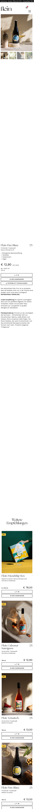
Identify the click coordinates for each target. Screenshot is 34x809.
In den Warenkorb (17, 279)
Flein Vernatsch (10, 718)
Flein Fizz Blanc (10, 787)
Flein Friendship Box (13, 575)
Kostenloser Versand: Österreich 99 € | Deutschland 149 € (17, 1)
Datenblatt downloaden (17, 283)
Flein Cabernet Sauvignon (10, 647)
